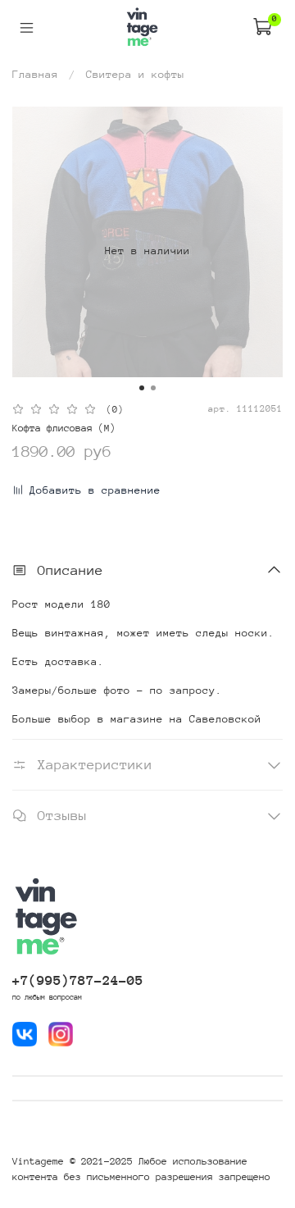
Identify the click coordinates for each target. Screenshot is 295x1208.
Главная (35, 74)
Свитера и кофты (135, 74)
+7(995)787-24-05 (77, 980)
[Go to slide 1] (141, 387)
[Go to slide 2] (153, 387)
